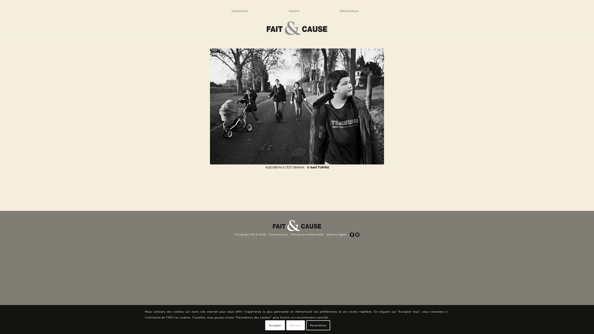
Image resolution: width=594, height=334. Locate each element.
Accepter (275, 325)
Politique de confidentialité (307, 234)
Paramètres (318, 325)
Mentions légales (336, 234)
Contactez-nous (278, 234)
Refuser (295, 325)
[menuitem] (242, 8)
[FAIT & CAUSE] (297, 26)
